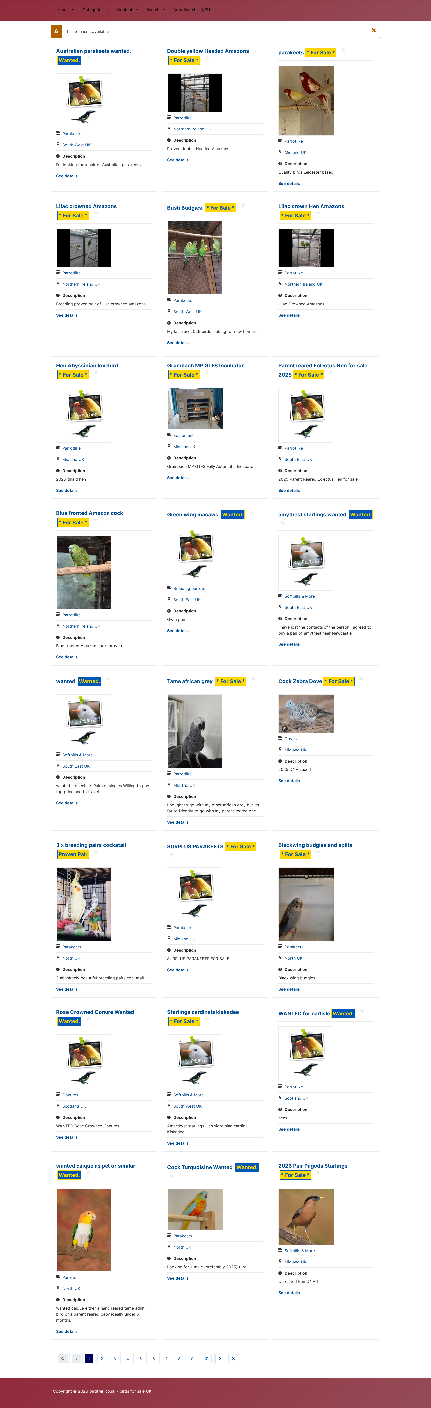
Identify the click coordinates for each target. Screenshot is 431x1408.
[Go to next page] (220, 1358)
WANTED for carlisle (304, 1013)
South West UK (76, 144)
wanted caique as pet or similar (95, 1166)
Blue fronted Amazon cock (89, 513)
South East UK (298, 459)
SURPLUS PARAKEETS (195, 846)
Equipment (183, 435)
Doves (291, 738)
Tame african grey (190, 681)
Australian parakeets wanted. (93, 51)
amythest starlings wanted (313, 515)
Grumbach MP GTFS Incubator (205, 365)
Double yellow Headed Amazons (208, 51)
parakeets (291, 52)
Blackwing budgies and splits (315, 845)
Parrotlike (182, 117)
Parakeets (71, 133)
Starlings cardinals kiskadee (203, 1012)
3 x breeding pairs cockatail (91, 845)
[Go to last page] (233, 1358)
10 (206, 1358)
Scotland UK (74, 1106)
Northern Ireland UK (192, 129)
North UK (71, 958)
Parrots (69, 1277)
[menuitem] (65, 9)
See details (67, 175)
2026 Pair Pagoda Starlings (313, 1166)
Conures (70, 1094)
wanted (66, 681)
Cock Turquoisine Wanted (200, 1167)
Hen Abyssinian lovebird (87, 365)
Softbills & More (300, 596)
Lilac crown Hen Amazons (311, 206)
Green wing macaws (193, 515)
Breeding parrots (189, 588)
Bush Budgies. (185, 208)
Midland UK (295, 152)
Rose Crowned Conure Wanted (95, 1012)
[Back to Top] (422, 1399)
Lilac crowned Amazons (86, 206)
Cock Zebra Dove (300, 681)
